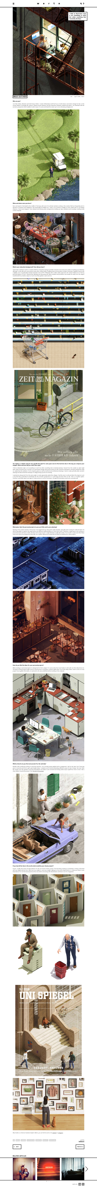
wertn (50, 3)
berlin (17, 1140)
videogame (53, 1140)
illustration (30, 1140)
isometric (38, 1140)
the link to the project (38, 771)
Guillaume (81, 1141)
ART (71, 96)
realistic (45, 1140)
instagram (60, 1132)
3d (13, 1140)
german (23, 1140)
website (54, 1132)
